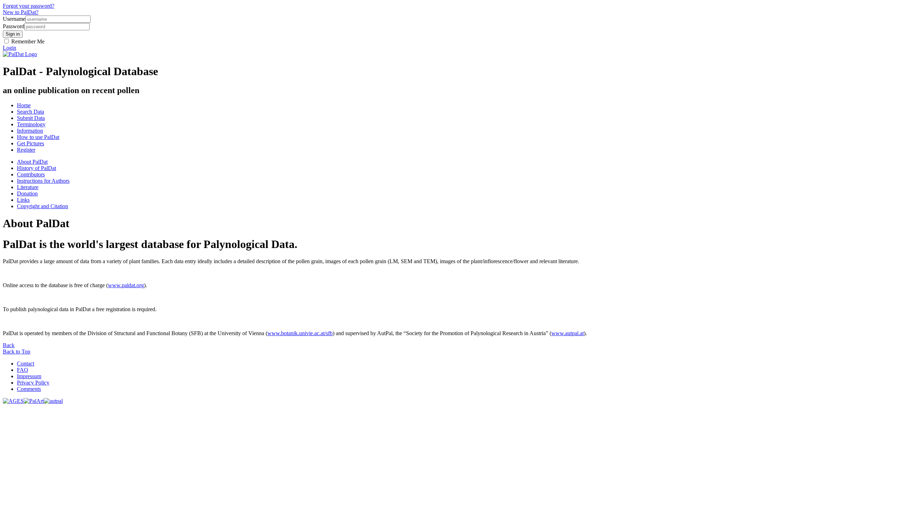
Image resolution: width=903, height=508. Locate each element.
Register (26, 150)
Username (14, 19)
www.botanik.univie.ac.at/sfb (300, 333)
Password (13, 26)
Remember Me (27, 41)
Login (9, 48)
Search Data (30, 112)
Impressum (29, 376)
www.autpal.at (567, 333)
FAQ (22, 370)
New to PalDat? (20, 12)
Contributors (31, 174)
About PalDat (32, 162)
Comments (29, 389)
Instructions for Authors (43, 181)
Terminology (31, 124)
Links (23, 200)
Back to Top (16, 352)
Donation (27, 193)
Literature (27, 187)
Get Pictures (30, 143)
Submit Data (31, 118)
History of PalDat (36, 168)
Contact (25, 364)
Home (24, 105)
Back (8, 345)
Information (30, 131)
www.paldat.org (126, 285)
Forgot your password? (28, 6)
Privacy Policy (33, 383)
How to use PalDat (38, 137)
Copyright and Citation (42, 206)
